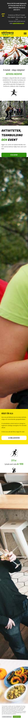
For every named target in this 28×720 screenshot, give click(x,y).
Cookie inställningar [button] (7, 716)
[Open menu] (25, 33)
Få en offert (14, 155)
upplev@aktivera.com (18, 23)
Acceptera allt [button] (17, 716)
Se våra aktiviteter (14, 438)
